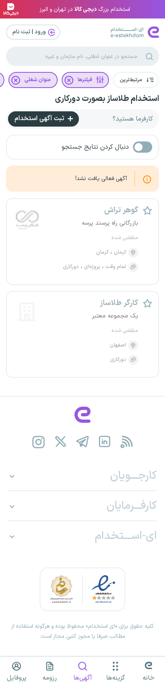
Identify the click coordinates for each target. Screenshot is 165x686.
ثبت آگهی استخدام (40, 118)
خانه (149, 678)
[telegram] (83, 442)
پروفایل (16, 678)
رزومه (49, 678)
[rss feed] (127, 442)
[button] (136, 80)
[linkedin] (105, 442)
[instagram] (39, 442)
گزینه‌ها (115, 678)
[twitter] (61, 442)
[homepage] (82, 415)
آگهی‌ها (82, 678)
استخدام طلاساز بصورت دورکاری (107, 99)
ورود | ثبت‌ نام (29, 32)
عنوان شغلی (37, 80)
